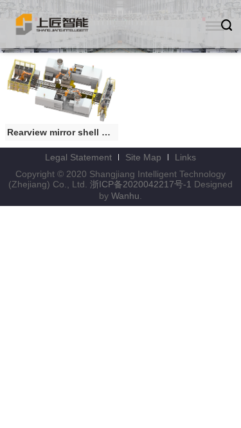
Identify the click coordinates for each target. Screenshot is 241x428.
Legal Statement (78, 157)
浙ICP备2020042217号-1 (141, 184)
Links (185, 157)
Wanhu (125, 196)
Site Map (143, 157)
